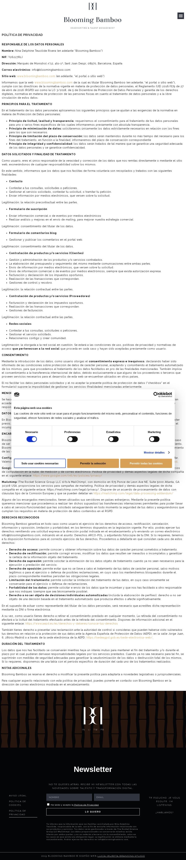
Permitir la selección (93, 463)
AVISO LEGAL (18, 795)
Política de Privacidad (86, 805)
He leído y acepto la (75, 805)
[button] (180, 16)
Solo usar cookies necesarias (39, 463)
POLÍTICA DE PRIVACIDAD (17, 813)
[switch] (72, 439)
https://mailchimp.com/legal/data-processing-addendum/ (133, 493)
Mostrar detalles (154, 452)
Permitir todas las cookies (146, 463)
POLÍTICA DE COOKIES (17, 803)
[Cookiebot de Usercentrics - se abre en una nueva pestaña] (156, 394)
